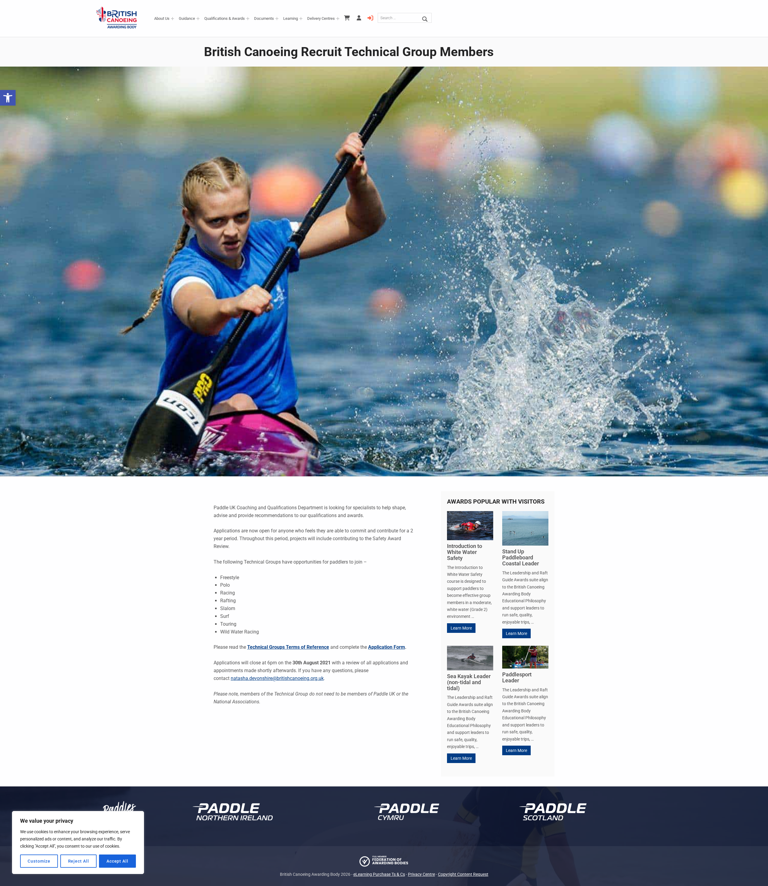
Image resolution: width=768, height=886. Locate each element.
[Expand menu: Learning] (300, 18)
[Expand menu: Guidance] (198, 18)
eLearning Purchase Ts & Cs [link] (379, 874)
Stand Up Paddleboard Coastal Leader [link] (520, 557)
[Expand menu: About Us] (172, 18)
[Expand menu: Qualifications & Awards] (247, 18)
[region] (78, 842)
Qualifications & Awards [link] (224, 18)
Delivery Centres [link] (321, 18)
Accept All (117, 861)
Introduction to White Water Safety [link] (464, 552)
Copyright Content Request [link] (463, 874)
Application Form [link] (386, 647)
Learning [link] (290, 18)
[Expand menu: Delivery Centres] (337, 18)
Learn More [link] (461, 628)
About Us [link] (162, 18)
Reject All (78, 861)
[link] (8, 98)
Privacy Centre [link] (421, 874)
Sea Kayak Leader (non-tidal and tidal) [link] (468, 682)
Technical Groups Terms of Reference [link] (288, 647)
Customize (39, 861)
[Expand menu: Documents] (276, 18)
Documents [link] (264, 18)
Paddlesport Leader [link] (517, 677)
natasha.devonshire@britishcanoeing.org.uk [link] (277, 678)
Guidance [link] (187, 18)
